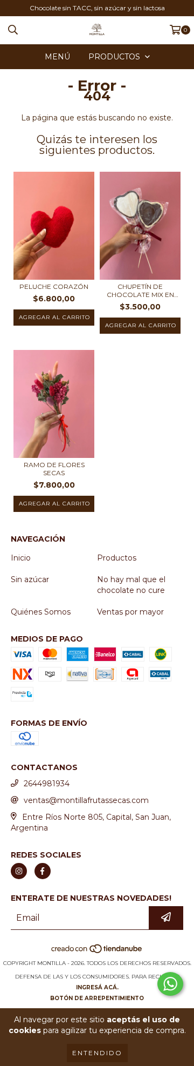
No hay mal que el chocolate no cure (131, 585)
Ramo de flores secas (54, 469)
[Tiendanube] (97, 952)
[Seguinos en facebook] (42, 871)
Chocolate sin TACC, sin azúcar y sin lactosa (97, 8)
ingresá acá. (97, 987)
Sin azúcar (30, 579)
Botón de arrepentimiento (97, 998)
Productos (116, 558)
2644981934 (47, 783)
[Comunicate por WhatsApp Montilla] (170, 984)
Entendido (97, 1053)
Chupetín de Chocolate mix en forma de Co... (140, 290)
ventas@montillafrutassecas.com (86, 800)
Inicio (21, 558)
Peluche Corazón (53, 286)
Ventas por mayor (130, 612)
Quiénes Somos (41, 612)
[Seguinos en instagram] (19, 871)
